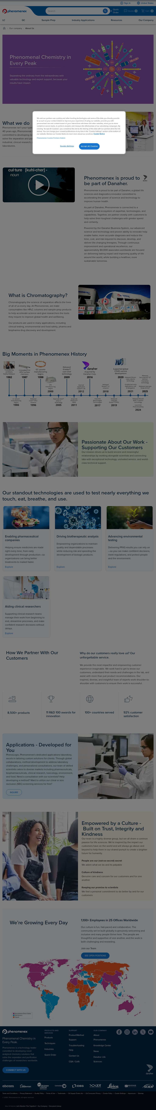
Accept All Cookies (89, 146)
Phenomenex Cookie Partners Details (51, 138)
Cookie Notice (99, 134)
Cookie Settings (67, 146)
